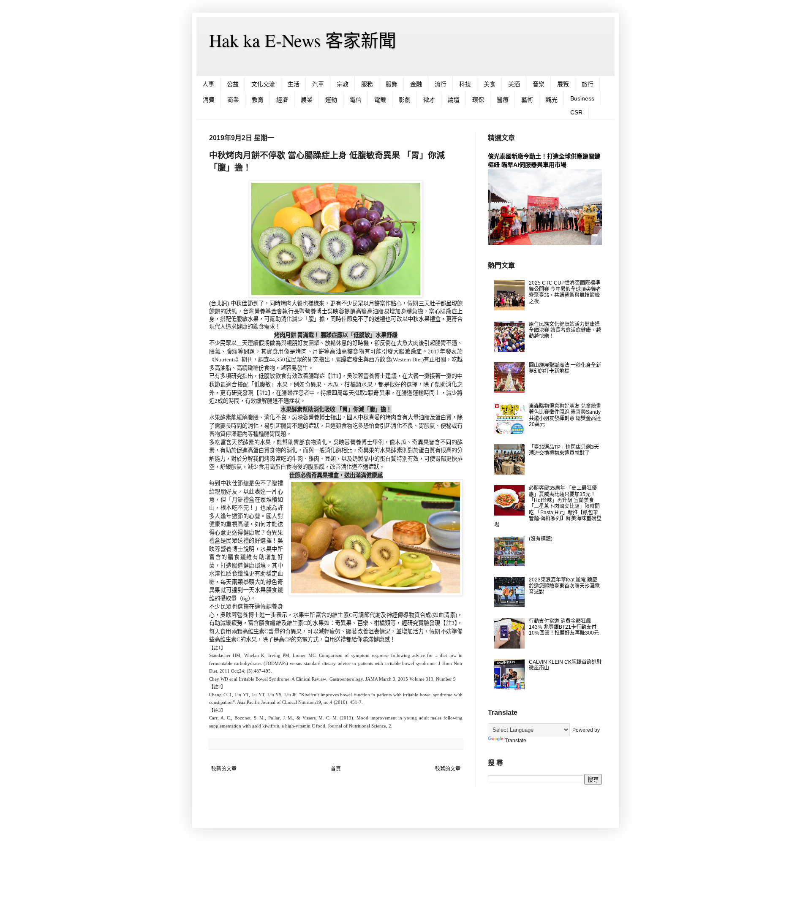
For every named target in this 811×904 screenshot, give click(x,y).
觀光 (552, 99)
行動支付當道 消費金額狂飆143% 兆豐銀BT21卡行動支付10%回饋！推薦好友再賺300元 (564, 627)
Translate (515, 741)
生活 (293, 84)
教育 (258, 99)
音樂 (538, 84)
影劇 (405, 99)
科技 (465, 84)
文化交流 (263, 84)
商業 (233, 99)
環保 (478, 99)
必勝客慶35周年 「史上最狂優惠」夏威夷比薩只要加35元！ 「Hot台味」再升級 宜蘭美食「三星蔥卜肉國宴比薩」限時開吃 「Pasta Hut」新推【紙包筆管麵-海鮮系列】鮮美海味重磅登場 (547, 506)
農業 (307, 99)
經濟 (282, 99)
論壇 (454, 99)
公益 (233, 84)
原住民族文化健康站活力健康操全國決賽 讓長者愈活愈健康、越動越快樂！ (565, 330)
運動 (331, 99)
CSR (576, 112)
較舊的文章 (447, 769)
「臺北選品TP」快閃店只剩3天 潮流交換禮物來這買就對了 (564, 450)
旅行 (587, 84)
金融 (416, 84)
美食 (489, 84)
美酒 (514, 84)
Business (582, 98)
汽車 (318, 84)
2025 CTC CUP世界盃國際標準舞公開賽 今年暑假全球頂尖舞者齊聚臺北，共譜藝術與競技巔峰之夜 (565, 292)
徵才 (429, 99)
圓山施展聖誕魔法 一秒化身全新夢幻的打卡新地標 (565, 368)
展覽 (563, 84)
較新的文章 (224, 769)
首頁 (336, 769)
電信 (356, 99)
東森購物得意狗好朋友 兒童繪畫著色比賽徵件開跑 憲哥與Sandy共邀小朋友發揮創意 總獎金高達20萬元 (565, 415)
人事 (208, 84)
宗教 (342, 84)
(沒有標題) (540, 539)
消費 (209, 99)
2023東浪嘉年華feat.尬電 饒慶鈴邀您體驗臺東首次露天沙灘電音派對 (564, 586)
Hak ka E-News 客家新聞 (302, 40)
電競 (380, 99)
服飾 (391, 84)
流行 (440, 84)
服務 (367, 84)
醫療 (503, 99)
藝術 (527, 99)
